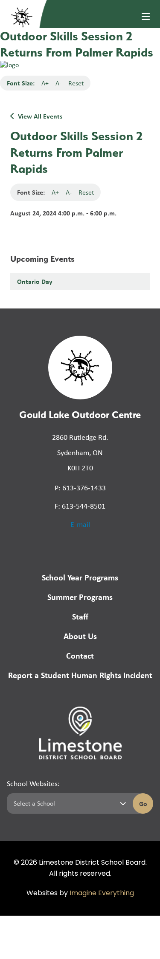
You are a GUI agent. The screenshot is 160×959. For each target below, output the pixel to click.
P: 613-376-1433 (80, 488)
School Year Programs (80, 577)
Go (143, 803)
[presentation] (146, 16)
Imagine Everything (102, 893)
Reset (76, 83)
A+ (45, 83)
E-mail (80, 524)
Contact (80, 655)
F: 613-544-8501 (80, 506)
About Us (80, 636)
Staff (80, 616)
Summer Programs (80, 597)
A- (58, 83)
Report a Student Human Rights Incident (80, 675)
